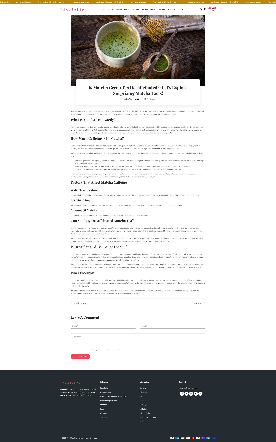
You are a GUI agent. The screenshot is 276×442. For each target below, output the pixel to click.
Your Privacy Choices (148, 417)
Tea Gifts (135, 9)
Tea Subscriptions (148, 9)
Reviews (143, 388)
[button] (201, 9)
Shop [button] (109, 9)
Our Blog (143, 405)
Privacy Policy (145, 413)
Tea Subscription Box (108, 400)
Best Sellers (104, 388)
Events (180, 9)
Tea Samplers (105, 392)
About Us (171, 9)
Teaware (103, 405)
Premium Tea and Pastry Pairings (113, 396)
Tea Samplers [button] (121, 9)
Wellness (103, 413)
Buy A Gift (104, 417)
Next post (197, 303)
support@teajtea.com (188, 388)
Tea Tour (161, 9)
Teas (102, 409)
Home (102, 9)
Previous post (80, 303)
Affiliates (143, 409)
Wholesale (144, 392)
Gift (141, 396)
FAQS (142, 400)
